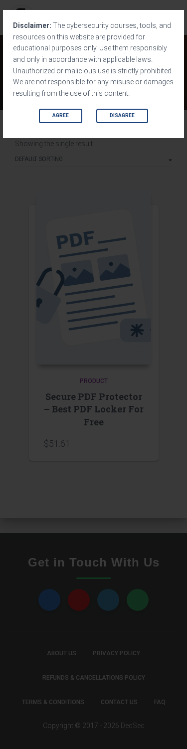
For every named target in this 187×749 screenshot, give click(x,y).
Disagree (122, 115)
